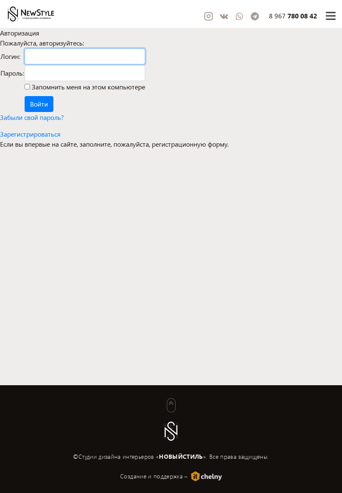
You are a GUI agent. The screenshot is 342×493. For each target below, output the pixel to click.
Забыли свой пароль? (32, 117)
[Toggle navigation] (330, 15)
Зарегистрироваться (30, 134)
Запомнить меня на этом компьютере (87, 86)
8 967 (293, 15)
